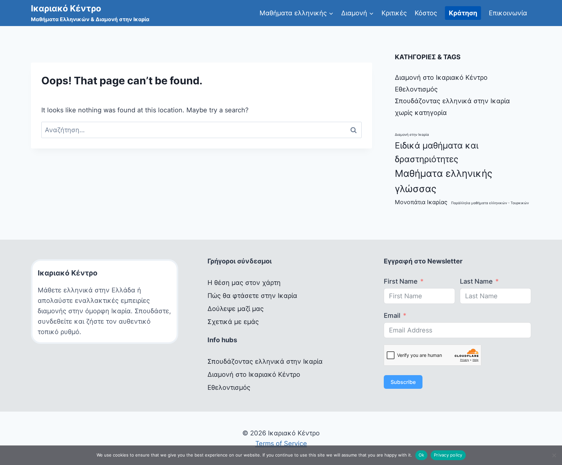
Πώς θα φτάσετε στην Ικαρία (252, 296)
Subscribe (403, 382)
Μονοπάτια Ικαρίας (421, 202)
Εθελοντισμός (416, 89)
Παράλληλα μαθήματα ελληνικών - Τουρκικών (490, 203)
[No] (554, 455)
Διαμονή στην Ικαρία (412, 135)
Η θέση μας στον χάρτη (244, 283)
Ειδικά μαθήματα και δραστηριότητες (436, 152)
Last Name (476, 281)
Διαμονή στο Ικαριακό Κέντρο (441, 77)
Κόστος (426, 13)
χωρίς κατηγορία (421, 113)
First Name (401, 281)
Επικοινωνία (508, 13)
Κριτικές (394, 13)
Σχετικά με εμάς (233, 322)
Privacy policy (448, 455)
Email (392, 315)
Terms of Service (281, 443)
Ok (421, 455)
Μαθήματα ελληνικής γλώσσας (443, 181)
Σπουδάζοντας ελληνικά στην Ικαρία (452, 101)
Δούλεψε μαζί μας (235, 309)
